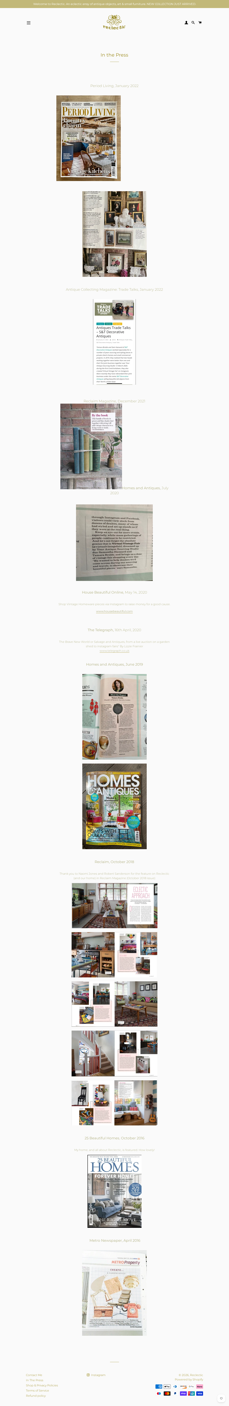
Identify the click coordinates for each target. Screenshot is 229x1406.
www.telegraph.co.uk (114, 650)
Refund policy (36, 1395)
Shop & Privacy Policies (42, 1385)
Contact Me (34, 1375)
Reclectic (196, 1375)
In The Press (34, 1380)
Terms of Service (37, 1390)
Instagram (98, 1375)
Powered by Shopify (189, 1379)
